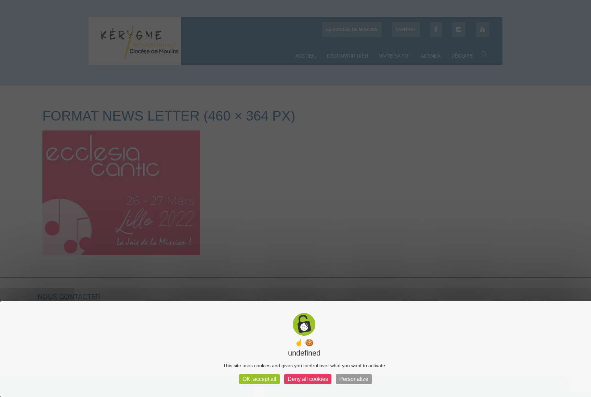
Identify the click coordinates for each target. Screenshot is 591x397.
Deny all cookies (308, 379)
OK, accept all (259, 379)
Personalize (353, 379)
